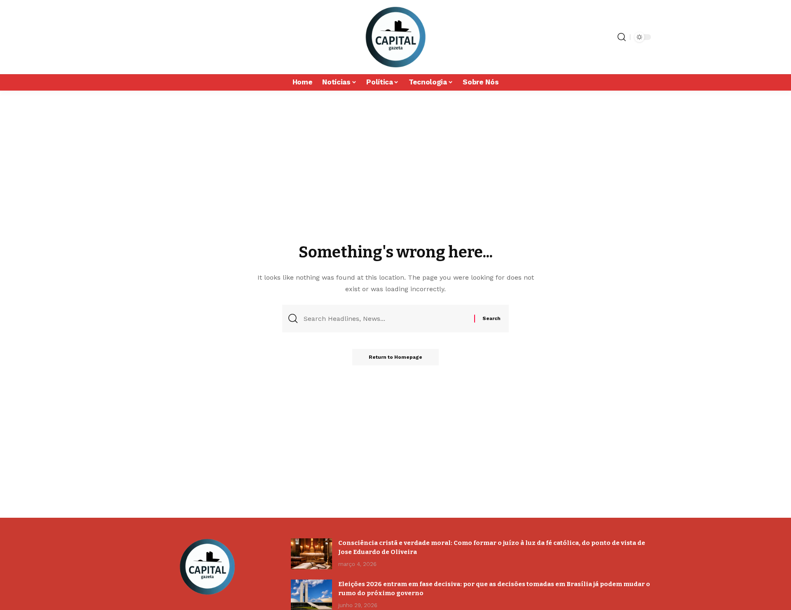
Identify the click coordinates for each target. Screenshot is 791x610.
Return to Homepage (395, 357)
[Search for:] (385, 318)
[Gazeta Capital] (395, 37)
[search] (622, 37)
